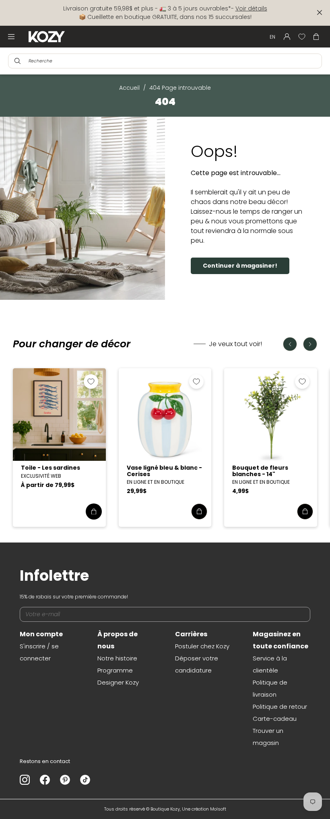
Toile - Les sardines (50, 468)
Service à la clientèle (270, 664)
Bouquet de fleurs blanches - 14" (260, 471)
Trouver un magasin (268, 736)
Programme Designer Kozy (118, 676)
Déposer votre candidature (196, 664)
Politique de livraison (270, 688)
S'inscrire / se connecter (39, 652)
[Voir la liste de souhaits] (302, 36)
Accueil (129, 88)
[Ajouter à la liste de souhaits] (91, 381)
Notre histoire (117, 658)
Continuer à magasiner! (240, 266)
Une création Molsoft (204, 809)
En (272, 36)
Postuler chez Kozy (202, 646)
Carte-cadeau (275, 718)
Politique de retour (280, 706)
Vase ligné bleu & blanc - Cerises (164, 471)
